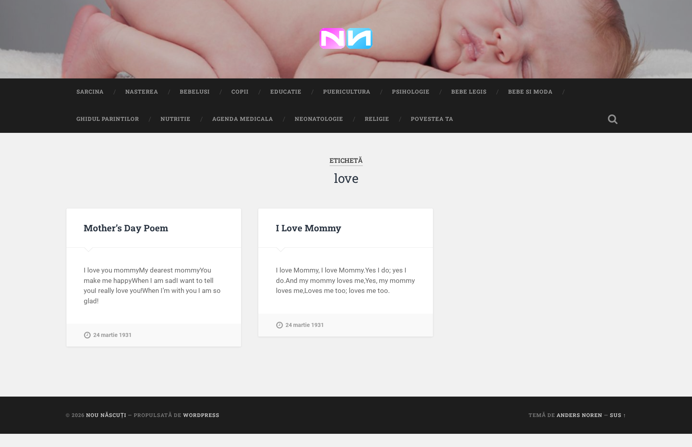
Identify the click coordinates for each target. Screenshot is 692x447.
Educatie (286, 91)
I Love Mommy (308, 228)
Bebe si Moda (530, 91)
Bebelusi (195, 91)
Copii (240, 91)
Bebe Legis (469, 91)
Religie (377, 118)
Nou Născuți (106, 415)
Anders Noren (579, 415)
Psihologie (411, 91)
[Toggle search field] (612, 119)
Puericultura (346, 91)
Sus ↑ (618, 415)
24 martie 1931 (112, 335)
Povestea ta (432, 118)
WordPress (201, 415)
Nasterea (141, 91)
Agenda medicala (242, 118)
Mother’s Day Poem (126, 228)
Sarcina (90, 91)
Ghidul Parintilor (107, 118)
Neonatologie (319, 118)
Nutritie (176, 118)
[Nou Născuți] (346, 39)
